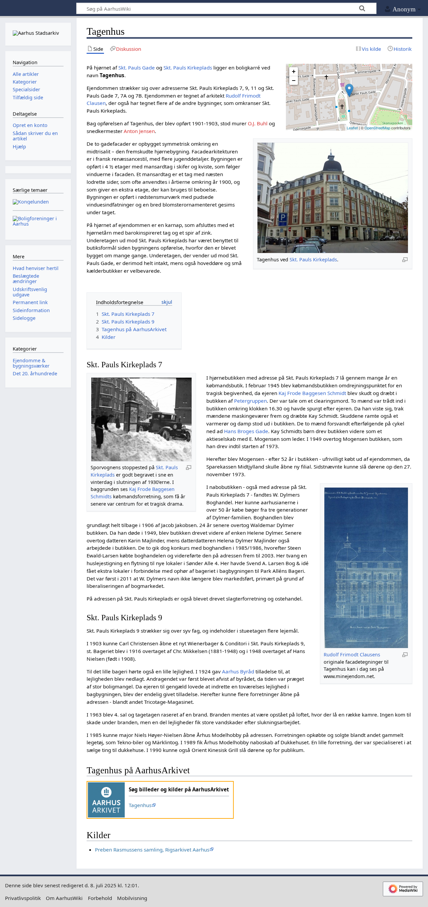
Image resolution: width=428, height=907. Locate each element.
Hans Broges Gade (246, 431)
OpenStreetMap (377, 127)
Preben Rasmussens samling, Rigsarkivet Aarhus (152, 849)
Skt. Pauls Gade (136, 67)
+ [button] (294, 71)
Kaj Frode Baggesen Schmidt (312, 393)
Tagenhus (140, 805)
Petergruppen (250, 400)
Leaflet (352, 127)
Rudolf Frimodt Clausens (352, 654)
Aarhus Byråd (238, 671)
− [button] (294, 80)
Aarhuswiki (38, 8)
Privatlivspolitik (23, 898)
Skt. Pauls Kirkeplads (313, 259)
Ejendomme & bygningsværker (31, 363)
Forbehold (100, 898)
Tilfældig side (28, 97)
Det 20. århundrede (35, 373)
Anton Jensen (139, 131)
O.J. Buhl (258, 123)
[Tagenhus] (349, 90)
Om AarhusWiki (64, 898)
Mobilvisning (132, 898)
